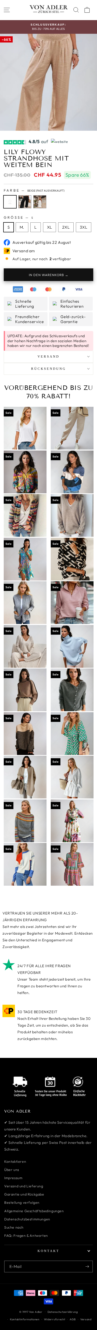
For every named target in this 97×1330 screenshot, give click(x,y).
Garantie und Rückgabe (24, 1194)
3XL (83, 227)
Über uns (11, 1169)
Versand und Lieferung (23, 1186)
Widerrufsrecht (54, 1319)
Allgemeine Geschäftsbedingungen (34, 1211)
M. (22, 227)
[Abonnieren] (87, 1266)
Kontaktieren (15, 1161)
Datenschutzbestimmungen (27, 1219)
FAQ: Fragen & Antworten (26, 1235)
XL (49, 227)
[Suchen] (76, 9)
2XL (66, 227)
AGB (73, 1319)
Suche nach (14, 1227)
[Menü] (6, 9)
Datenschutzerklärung (63, 1312)
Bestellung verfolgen (22, 1202)
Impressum (13, 1178)
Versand (86, 1319)
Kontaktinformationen (25, 1319)
